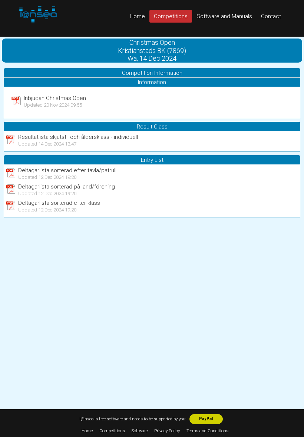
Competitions (171, 16)
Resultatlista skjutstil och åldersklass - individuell (78, 137)
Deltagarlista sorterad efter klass (59, 203)
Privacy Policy (167, 430)
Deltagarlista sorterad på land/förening (66, 186)
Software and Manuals (224, 16)
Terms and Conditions (207, 430)
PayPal (206, 418)
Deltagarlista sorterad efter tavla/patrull (67, 170)
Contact (271, 16)
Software (140, 430)
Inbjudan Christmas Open (55, 98)
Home (137, 16)
